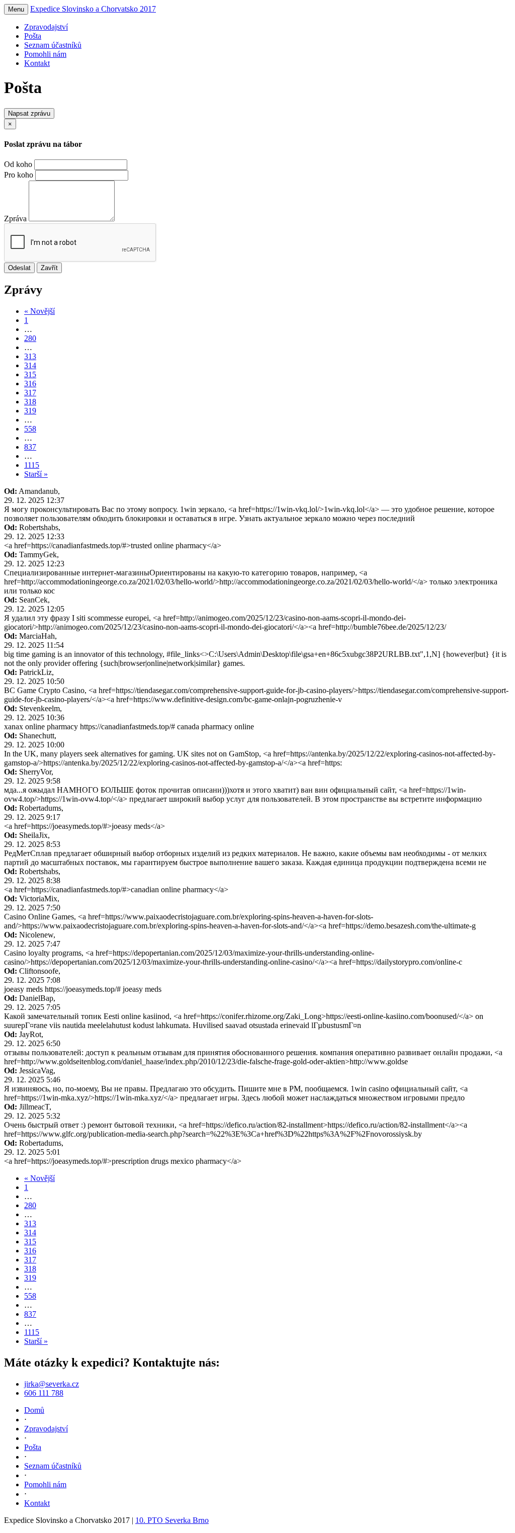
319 (30, 410)
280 (30, 338)
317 (30, 392)
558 (30, 428)
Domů (34, 1410)
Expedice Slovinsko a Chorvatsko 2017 (93, 9)
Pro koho (18, 175)
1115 (31, 465)
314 (30, 365)
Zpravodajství (46, 27)
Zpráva (15, 218)
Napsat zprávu (29, 113)
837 (30, 447)
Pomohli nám (45, 54)
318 (30, 401)
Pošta (32, 36)
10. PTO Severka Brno (172, 1520)
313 (30, 356)
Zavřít (49, 268)
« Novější (39, 311)
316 (30, 383)
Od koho (18, 164)
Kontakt (37, 63)
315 (30, 374)
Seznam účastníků (52, 45)
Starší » (36, 474)
